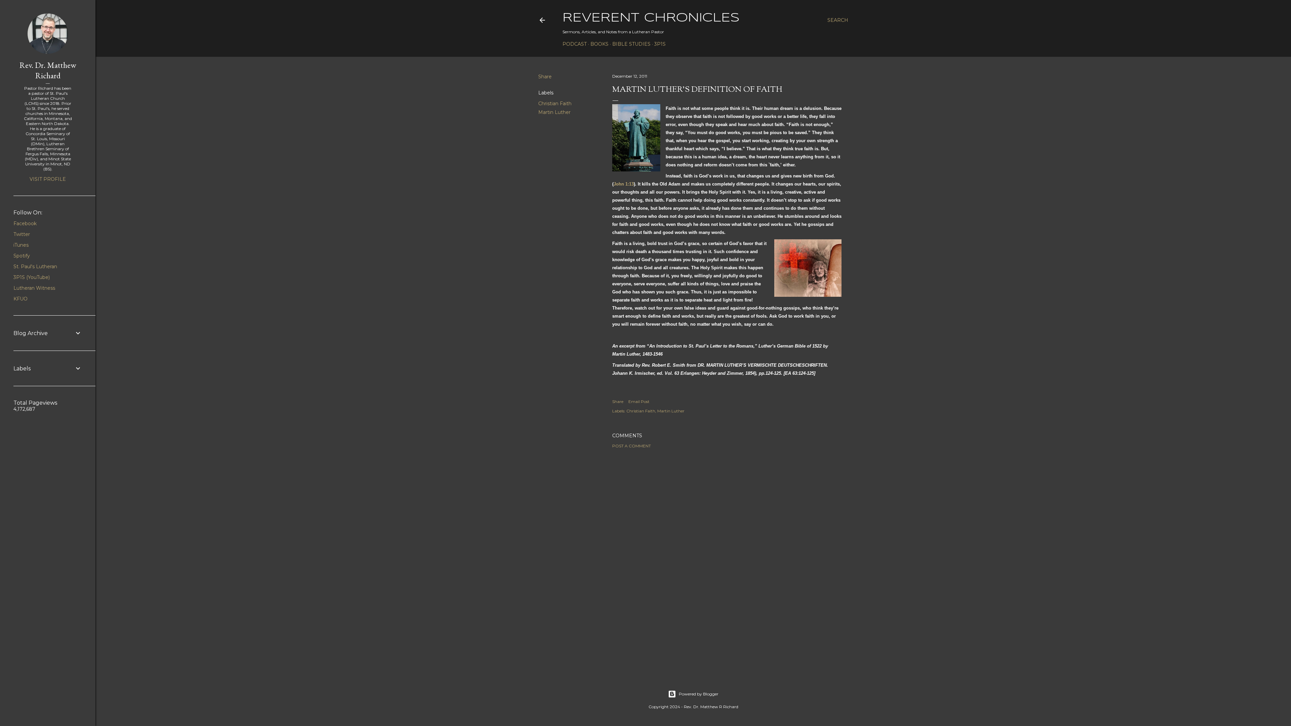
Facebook (25, 223)
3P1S (660, 44)
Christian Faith (555, 103)
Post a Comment (631, 445)
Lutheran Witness (34, 288)
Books (599, 44)
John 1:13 (624, 184)
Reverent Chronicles (651, 18)
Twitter (21, 234)
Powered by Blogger (698, 693)
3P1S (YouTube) (31, 277)
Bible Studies (631, 44)
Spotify (21, 256)
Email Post (639, 401)
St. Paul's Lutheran (35, 267)
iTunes (21, 245)
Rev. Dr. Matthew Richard (47, 70)
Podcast (574, 44)
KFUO (20, 299)
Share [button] (545, 77)
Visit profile (48, 179)
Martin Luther (554, 112)
